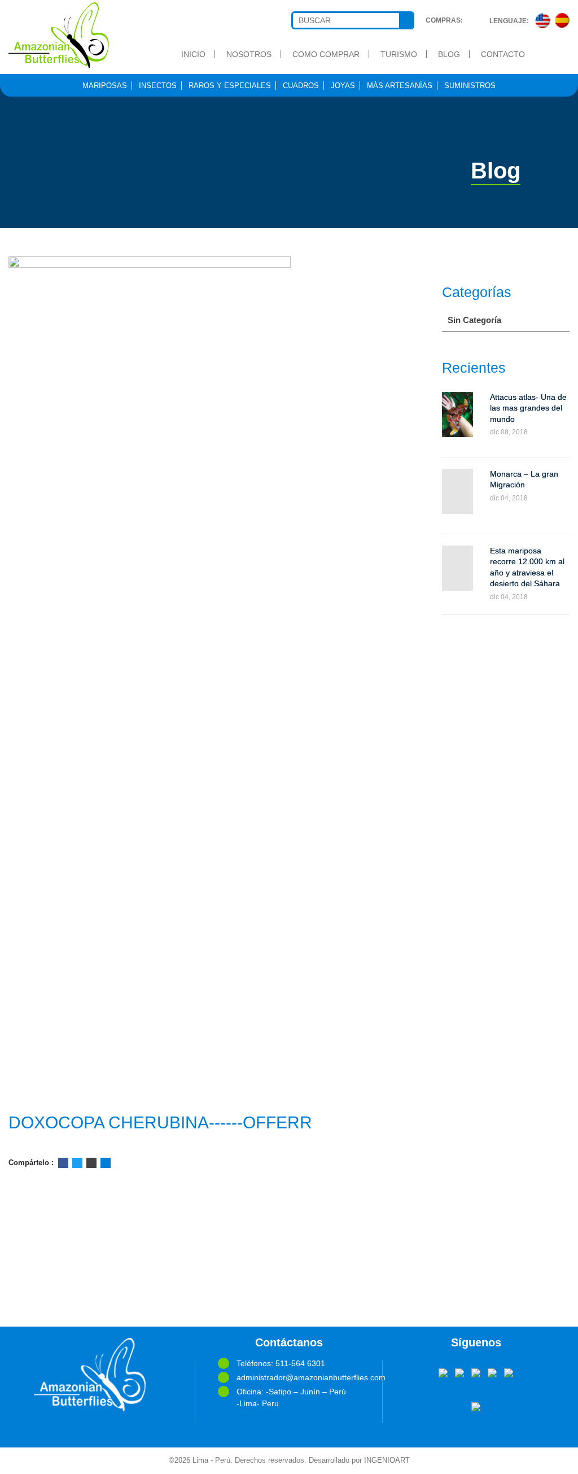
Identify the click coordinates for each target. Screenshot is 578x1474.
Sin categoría (474, 320)
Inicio (193, 54)
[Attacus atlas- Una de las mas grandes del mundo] (457, 414)
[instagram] (508, 1372)
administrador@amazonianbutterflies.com (298, 1377)
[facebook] (443, 1372)
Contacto (503, 54)
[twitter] (459, 1372)
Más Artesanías (399, 85)
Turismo (398, 54)
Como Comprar (326, 54)
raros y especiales (230, 85)
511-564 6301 (300, 1363)
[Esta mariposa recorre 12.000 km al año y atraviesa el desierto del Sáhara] (457, 568)
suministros (470, 85)
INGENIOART (387, 1460)
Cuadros (301, 85)
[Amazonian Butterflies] (72, 35)
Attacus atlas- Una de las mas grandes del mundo (528, 408)
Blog (449, 54)
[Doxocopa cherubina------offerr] (192, 680)
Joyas (343, 85)
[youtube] (475, 1372)
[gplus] (492, 1372)
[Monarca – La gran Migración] (457, 491)
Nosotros (249, 54)
